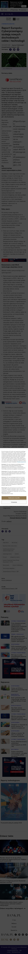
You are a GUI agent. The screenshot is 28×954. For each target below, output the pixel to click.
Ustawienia (14, 502)
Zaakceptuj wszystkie (14, 498)
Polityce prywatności (21, 461)
